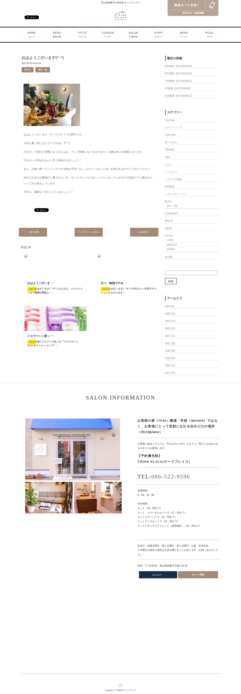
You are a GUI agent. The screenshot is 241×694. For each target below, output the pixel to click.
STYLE (82, 34)
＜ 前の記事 (33, 232)
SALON (133, 34)
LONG (170, 240)
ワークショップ (173, 127)
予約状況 (170, 149)
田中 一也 (42, 69)
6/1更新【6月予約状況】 (178, 88)
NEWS (57, 34)
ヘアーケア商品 (173, 179)
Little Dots (170, 134)
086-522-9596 (170, 476)
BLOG (209, 34)
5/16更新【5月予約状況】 (179, 95)
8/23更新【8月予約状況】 (179, 73)
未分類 (168, 257)
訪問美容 (170, 186)
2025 (167, 313)
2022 (167, 335)
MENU (184, 34)
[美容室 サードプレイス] (120, 15)
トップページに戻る (89, 232)
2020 (167, 350)
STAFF (158, 34)
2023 (167, 328)
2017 (167, 372)
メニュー (157, 574)
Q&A (167, 157)
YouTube (170, 120)
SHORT (171, 249)
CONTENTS (171, 213)
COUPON (108, 34)
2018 (167, 365)
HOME (31, 34)
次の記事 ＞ (144, 232)
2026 (167, 306)
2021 (167, 343)
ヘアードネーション (176, 194)
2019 (167, 358)
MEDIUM (172, 244)
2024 (167, 321)
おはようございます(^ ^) (43, 57)
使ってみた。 (172, 142)
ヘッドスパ (171, 171)
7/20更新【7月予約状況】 (179, 81)
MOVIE (169, 220)
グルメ (168, 164)
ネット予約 (198, 574)
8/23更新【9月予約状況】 (179, 66)
